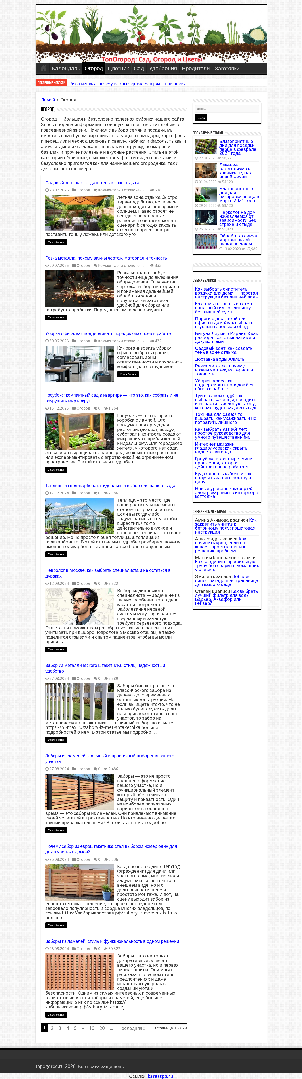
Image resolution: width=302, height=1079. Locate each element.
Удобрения (163, 68)
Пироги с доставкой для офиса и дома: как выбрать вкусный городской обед (224, 322)
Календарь (66, 68)
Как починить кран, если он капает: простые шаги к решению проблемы (220, 544)
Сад (139, 68)
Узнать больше (56, 242)
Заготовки (227, 68)
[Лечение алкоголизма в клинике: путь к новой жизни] (206, 170)
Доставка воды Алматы (220, 359)
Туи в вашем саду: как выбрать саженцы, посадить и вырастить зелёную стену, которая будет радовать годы (226, 401)
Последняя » (131, 1028)
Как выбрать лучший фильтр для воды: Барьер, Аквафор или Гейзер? (226, 597)
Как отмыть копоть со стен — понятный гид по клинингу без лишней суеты (226, 307)
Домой (48, 100)
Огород (94, 68)
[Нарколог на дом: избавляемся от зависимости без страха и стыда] (206, 217)
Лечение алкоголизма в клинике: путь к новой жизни (235, 171)
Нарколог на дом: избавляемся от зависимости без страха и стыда (238, 218)
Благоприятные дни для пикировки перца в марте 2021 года (239, 194)
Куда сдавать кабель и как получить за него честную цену (223, 477)
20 (102, 1028)
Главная (43, 68)
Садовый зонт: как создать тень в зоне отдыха (92, 182)
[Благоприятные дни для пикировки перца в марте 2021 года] (206, 194)
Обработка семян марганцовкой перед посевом (238, 240)
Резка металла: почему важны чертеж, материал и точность (106, 258)
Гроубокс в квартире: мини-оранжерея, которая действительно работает (224, 462)
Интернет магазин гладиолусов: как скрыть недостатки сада (221, 448)
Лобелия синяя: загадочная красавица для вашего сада (226, 580)
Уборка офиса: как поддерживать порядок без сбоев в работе (129, 83)
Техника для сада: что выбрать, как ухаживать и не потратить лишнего (225, 418)
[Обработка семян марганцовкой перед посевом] (206, 241)
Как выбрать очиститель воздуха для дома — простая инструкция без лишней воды (227, 293)
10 (91, 1028)
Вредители (196, 68)
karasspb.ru (160, 1076)
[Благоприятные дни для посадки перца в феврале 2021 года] (206, 146)
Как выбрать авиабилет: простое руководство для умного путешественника (222, 433)
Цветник (118, 68)
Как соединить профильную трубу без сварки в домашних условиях (227, 565)
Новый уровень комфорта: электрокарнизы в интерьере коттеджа (226, 492)
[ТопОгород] (151, 34)
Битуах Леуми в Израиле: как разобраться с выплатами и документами (226, 337)
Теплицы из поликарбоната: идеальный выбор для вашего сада (110, 485)
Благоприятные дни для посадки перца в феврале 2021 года (237, 147)
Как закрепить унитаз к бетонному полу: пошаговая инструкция (225, 526)
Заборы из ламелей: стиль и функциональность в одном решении (112, 941)
